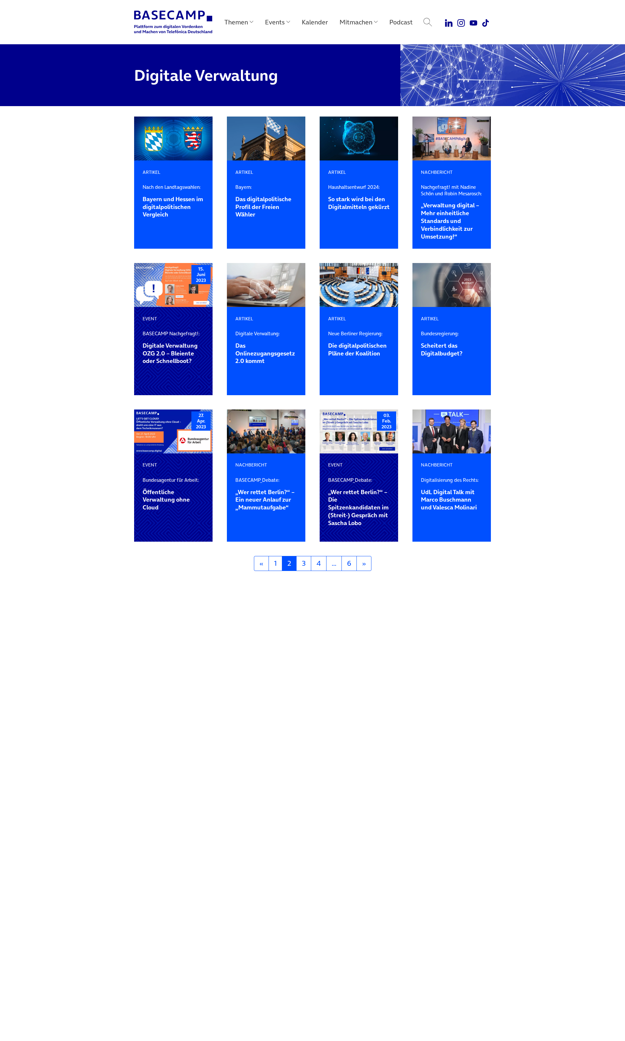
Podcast (401, 22)
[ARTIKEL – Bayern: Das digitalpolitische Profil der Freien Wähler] (266, 139)
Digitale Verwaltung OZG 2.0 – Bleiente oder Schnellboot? (171, 347)
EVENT (150, 318)
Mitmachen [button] (356, 22)
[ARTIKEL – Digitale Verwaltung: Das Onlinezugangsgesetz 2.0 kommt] (266, 285)
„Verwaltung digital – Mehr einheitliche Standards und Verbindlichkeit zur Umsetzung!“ (451, 212)
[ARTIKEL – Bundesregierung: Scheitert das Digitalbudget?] (451, 285)
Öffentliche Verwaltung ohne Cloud (171, 494)
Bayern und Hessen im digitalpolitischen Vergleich (173, 201)
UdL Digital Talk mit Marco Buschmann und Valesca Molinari (450, 494)
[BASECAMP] (173, 22)
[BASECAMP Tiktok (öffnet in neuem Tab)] (485, 22)
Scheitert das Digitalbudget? (442, 343)
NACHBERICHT (436, 172)
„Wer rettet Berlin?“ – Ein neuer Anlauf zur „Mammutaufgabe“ (265, 494)
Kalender (315, 22)
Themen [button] (236, 22)
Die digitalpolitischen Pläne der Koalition (357, 343)
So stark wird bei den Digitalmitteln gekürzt (359, 197)
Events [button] (275, 22)
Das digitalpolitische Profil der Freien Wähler (263, 201)
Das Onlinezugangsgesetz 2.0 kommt (265, 347)
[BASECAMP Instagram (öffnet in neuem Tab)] (461, 22)
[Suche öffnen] (428, 22)
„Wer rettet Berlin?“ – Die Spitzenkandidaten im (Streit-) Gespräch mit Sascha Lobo (358, 502)
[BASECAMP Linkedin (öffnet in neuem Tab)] (449, 22)
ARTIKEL (151, 172)
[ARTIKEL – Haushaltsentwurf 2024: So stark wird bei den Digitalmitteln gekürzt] (359, 139)
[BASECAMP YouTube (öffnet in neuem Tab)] (473, 22)
